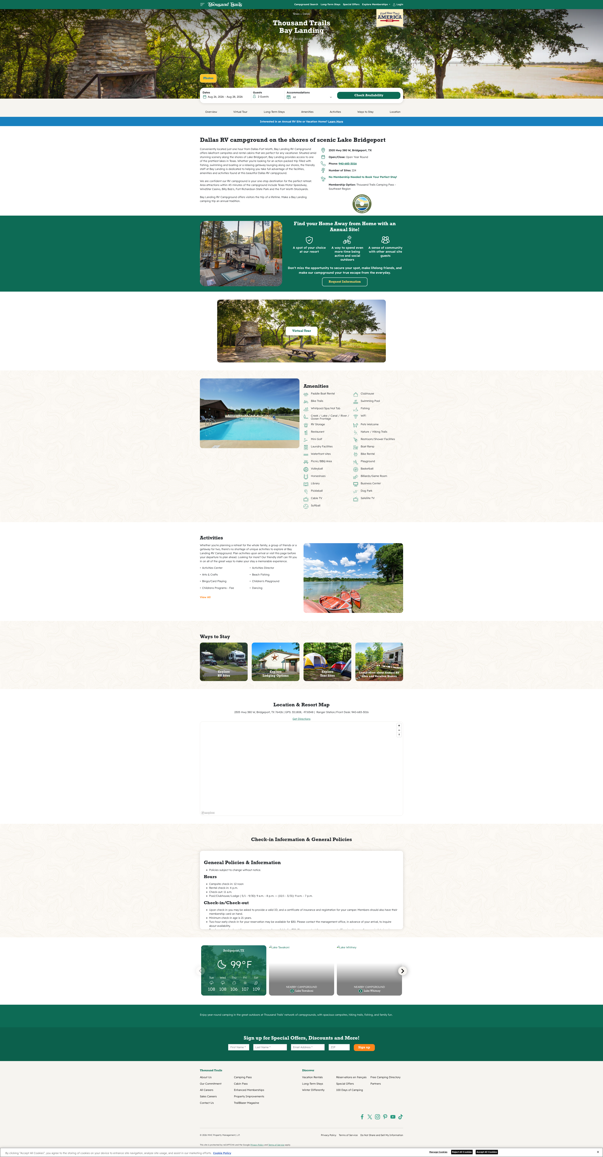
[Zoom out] (399, 730)
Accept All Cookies (487, 1152)
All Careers (206, 1090)
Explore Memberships (375, 4)
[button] (312, 97)
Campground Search (306, 4)
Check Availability (368, 95)
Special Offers (351, 4)
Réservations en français (351, 1077)
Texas (296, 13)
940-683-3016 (301, 39)
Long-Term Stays (330, 4)
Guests (257, 92)
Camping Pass (243, 1077)
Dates (206, 92)
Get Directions (301, 718)
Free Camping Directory (385, 1077)
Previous (200, 971)
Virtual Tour (240, 111)
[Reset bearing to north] (399, 734)
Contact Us (207, 1102)
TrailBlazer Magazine (246, 1102)
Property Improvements (249, 1096)
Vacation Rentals (312, 1077)
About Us (206, 1077)
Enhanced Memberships (249, 1090)
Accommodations (298, 92)
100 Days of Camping (349, 1090)
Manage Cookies (438, 1152)
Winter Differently (313, 1090)
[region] (301, 769)
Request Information (345, 281)
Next (402, 971)
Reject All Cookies (462, 1152)
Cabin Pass (241, 1083)
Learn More (335, 121)
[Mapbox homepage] (208, 813)
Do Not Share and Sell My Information (381, 1135)
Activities (335, 111)
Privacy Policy (328, 1135)
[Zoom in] (399, 725)
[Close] (598, 1152)
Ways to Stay (365, 111)
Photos (208, 78)
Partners (375, 1083)
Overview (211, 111)
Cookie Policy (222, 1153)
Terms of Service (348, 1135)
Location (395, 111)
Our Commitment (210, 1083)
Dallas (306, 13)
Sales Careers (208, 1096)
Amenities (307, 111)
